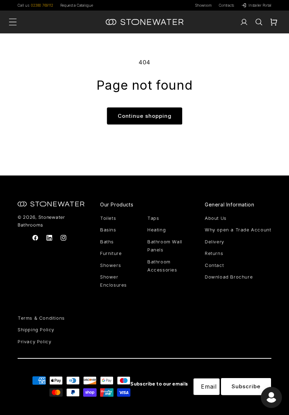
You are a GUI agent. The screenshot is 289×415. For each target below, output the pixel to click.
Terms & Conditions (41, 318)
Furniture (111, 253)
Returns (214, 253)
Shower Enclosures (113, 281)
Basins (108, 229)
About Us (216, 218)
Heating (156, 229)
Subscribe (246, 386)
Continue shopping (145, 116)
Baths (107, 241)
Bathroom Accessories (162, 266)
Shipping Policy (36, 329)
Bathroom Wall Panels (164, 246)
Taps (153, 218)
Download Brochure (229, 277)
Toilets (108, 218)
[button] (258, 22)
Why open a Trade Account (238, 229)
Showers (110, 265)
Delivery (214, 241)
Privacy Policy (34, 341)
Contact (214, 265)
